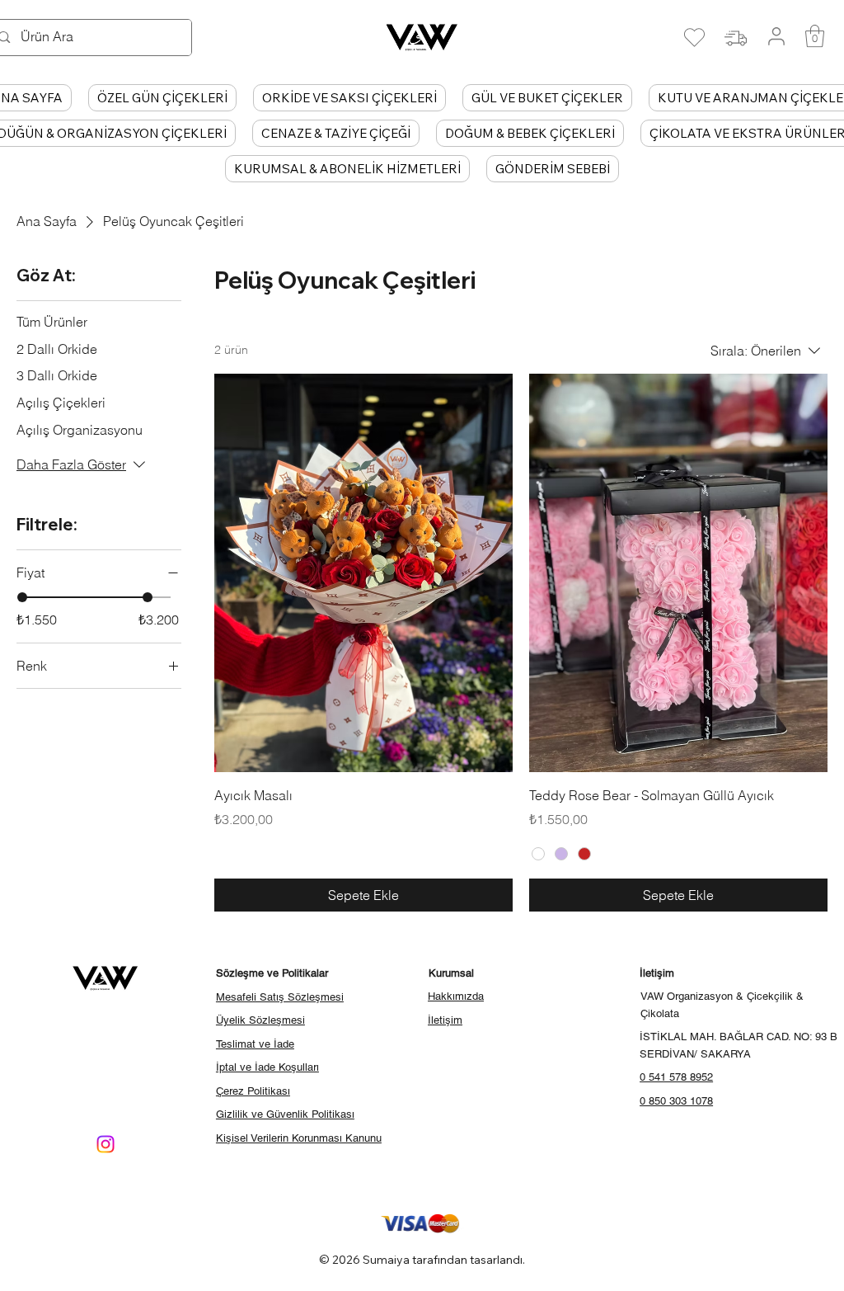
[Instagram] (105, 1144)
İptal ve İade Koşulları (267, 1067)
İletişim (445, 1020)
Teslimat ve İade (255, 1044)
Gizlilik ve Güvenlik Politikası (285, 1114)
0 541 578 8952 (676, 1077)
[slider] (22, 597)
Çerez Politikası (253, 1091)
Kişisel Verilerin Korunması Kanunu (299, 1138)
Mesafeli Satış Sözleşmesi (280, 997)
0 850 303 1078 (676, 1101)
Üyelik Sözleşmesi (260, 1020)
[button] (814, 36)
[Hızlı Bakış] (363, 573)
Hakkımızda (456, 996)
